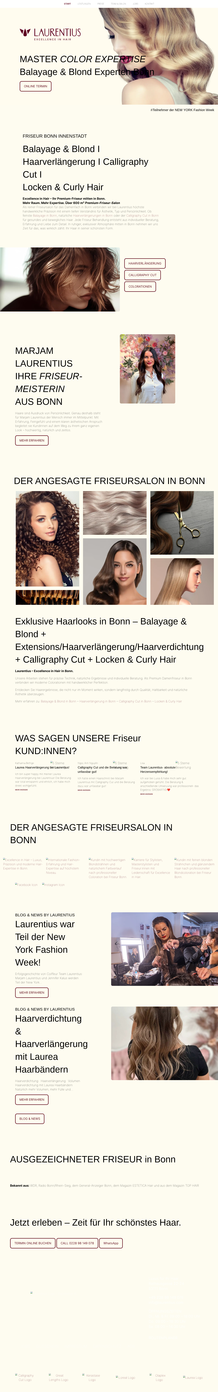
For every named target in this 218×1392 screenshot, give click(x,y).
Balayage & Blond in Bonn (58, 701)
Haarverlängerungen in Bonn (93, 215)
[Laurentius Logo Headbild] (50, 39)
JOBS (135, 4)
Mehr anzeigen (21, 790)
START (67, 4)
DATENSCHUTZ (107, 1346)
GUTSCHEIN (47, 1346)
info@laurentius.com (166, 1302)
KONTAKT (149, 4)
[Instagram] (55, 885)
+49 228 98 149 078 (166, 1297)
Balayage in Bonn (45, 215)
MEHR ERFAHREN (31, 440)
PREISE (100, 4)
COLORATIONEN (140, 286)
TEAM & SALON (118, 4)
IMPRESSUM (76, 1346)
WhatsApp (110, 1243)
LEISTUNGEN (84, 4)
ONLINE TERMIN (35, 86)
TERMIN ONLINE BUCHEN (32, 1243)
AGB (131, 1346)
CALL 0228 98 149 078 (77, 1243)
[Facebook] (28, 885)
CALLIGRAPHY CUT (143, 275)
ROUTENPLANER (163, 1338)
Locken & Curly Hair (168, 701)
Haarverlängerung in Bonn (97, 701)
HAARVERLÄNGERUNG (145, 263)
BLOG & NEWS (29, 1119)
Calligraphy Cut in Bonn (142, 215)
